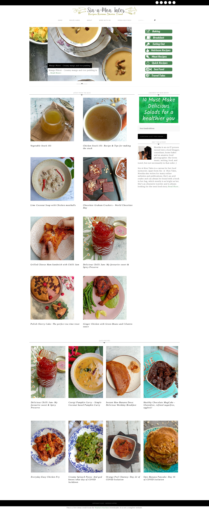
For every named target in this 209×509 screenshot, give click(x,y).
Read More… (174, 186)
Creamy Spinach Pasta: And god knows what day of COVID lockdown (85, 479)
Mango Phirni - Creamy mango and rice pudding (51, 65)
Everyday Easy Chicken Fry (45, 477)
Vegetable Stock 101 (40, 145)
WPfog (114, 503)
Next (131, 54)
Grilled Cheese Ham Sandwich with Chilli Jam (54, 264)
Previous (32, 54)
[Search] (155, 20)
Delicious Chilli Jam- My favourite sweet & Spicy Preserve (44, 405)
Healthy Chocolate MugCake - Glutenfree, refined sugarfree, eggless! (159, 405)
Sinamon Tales (104, 11)
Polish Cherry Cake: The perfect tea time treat (55, 324)
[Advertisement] (156, 214)
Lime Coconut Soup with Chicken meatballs (53, 205)
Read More (37, 73)
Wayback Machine (102, 508)
